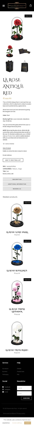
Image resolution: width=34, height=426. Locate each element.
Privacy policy (21, 413)
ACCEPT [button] (27, 423)
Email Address (7, 155)
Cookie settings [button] (17, 423)
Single (20, 169)
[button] (3, 5)
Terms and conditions (9, 413)
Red (8, 171)
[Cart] (30, 5)
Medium (14, 169)
